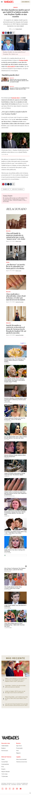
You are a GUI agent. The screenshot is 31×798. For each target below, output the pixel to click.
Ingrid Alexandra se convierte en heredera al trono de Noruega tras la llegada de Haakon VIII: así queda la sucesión (16, 329)
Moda (7, 262)
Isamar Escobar (19, 302)
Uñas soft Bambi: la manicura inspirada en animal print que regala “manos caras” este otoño (15, 236)
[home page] (9, 2)
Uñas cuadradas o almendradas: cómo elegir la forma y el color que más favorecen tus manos (16, 297)
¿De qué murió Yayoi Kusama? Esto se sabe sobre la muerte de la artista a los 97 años (16, 704)
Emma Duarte (19, 29)
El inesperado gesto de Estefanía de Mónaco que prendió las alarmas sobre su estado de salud (19, 81)
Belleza (8, 231)
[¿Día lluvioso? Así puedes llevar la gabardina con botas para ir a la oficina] (16, 253)
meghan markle (17, 189)
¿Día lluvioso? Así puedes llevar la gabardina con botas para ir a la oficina (15, 266)
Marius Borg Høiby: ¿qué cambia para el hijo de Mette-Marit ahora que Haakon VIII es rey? (16, 698)
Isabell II (6, 189)
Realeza (15, 7)
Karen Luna (18, 241)
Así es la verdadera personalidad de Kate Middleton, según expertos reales (19, 88)
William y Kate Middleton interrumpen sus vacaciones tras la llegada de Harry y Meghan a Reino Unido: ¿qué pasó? (16, 680)
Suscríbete (25, 1)
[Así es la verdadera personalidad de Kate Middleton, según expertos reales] (5, 88)
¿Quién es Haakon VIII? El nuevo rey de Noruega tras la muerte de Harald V (15, 692)
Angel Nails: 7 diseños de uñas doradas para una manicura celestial (15, 686)
